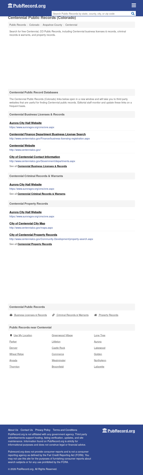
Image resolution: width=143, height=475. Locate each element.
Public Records (17, 24)
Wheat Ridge (16, 354)
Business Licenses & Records (30, 315)
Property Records (108, 315)
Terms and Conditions (65, 430)
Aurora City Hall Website (25, 123)
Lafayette (99, 366)
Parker (13, 341)
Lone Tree (99, 335)
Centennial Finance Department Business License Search (47, 134)
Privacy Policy (42, 430)
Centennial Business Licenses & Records (42, 166)
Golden (98, 354)
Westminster (59, 360)
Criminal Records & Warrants (72, 315)
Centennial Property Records (35, 244)
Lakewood (99, 347)
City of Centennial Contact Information (34, 157)
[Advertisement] (71, 62)
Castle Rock (58, 347)
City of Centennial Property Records (33, 235)
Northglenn (100, 360)
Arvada (13, 360)
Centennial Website (22, 145)
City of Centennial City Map (27, 223)
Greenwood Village (62, 335)
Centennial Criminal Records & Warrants (41, 193)
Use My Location (23, 335)
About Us (13, 430)
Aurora (97, 341)
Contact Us (27, 430)
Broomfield (58, 366)
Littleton (56, 341)
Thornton (14, 366)
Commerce (58, 354)
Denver (13, 347)
